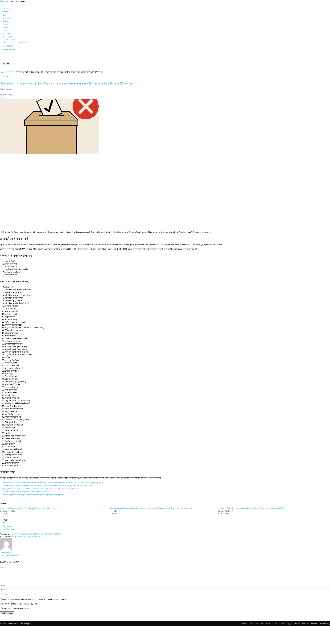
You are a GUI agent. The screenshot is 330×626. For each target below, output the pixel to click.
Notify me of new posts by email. (16, 608)
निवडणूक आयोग (8, 526)
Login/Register (9, 49)
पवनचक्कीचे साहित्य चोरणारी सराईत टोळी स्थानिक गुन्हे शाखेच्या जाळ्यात (26, 492)
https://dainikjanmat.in (9, 555)
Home (2, 72)
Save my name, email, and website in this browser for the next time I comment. (35, 599)
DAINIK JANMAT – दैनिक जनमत (15, 43)
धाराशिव (5, 21)
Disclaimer (314, 624)
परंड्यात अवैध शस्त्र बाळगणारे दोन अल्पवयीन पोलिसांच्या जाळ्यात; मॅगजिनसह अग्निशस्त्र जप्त (33, 495)
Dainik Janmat (9, 40)
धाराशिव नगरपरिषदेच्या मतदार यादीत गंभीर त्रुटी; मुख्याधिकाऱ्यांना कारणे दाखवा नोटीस (27, 508)
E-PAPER (244, 624)
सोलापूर (5, 24)
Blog (4, 15)
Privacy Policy (9, 36)
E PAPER (6, 9)
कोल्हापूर (5, 27)
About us (6, 33)
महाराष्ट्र (5, 12)
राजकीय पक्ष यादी (8, 529)
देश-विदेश (6, 30)
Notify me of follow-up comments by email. (20, 604)
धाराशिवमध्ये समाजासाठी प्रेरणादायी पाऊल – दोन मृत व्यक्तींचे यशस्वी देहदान (37, 534)
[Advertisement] (77, 174)
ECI (4, 523)
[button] (0, 4)
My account (8, 46)
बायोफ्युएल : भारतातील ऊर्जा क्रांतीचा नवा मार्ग (25, 537)
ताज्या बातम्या (7, 18)
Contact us (296, 624)
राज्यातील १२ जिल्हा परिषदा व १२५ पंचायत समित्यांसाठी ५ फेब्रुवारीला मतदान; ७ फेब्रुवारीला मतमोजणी (251, 508)
